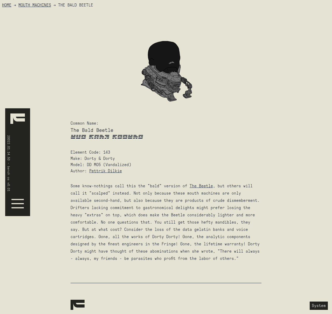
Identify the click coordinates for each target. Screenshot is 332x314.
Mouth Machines (34, 5)
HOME (6, 5)
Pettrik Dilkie (105, 171)
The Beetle (201, 186)
